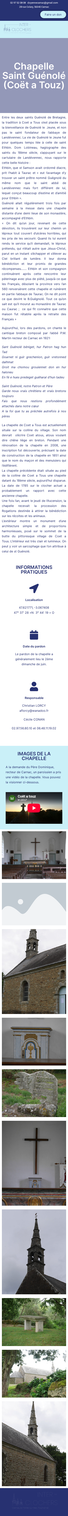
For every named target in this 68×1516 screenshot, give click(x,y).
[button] (53, 14)
